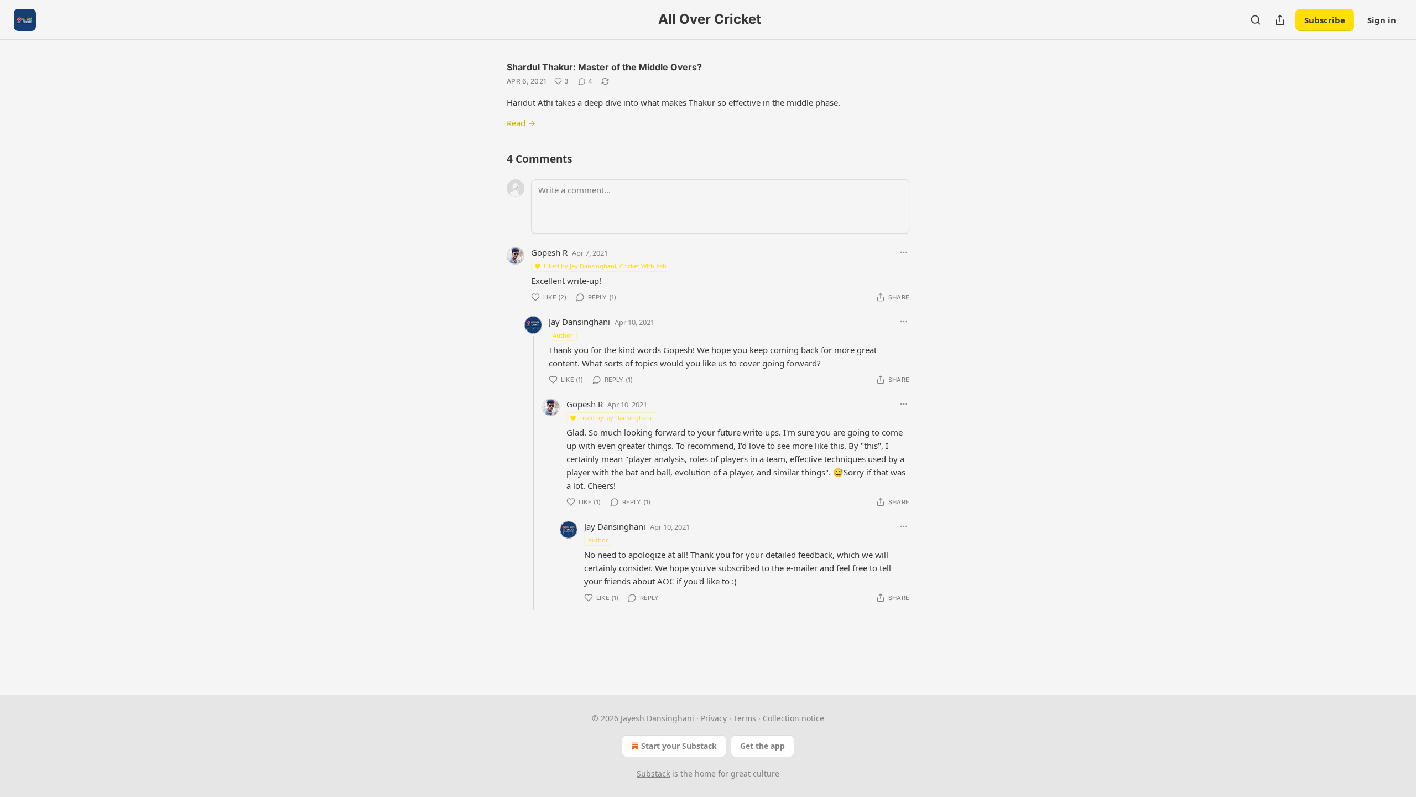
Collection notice (793, 718)
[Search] (1256, 20)
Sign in (1381, 19)
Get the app (762, 746)
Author (563, 335)
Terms (744, 718)
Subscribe (1324, 19)
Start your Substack (679, 746)
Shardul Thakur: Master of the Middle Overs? (604, 67)
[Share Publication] (1280, 20)
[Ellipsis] (904, 252)
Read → (521, 122)
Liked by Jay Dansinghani (615, 417)
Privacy (714, 718)
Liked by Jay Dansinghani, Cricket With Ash (605, 266)
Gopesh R (549, 252)
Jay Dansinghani (579, 321)
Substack (653, 773)
